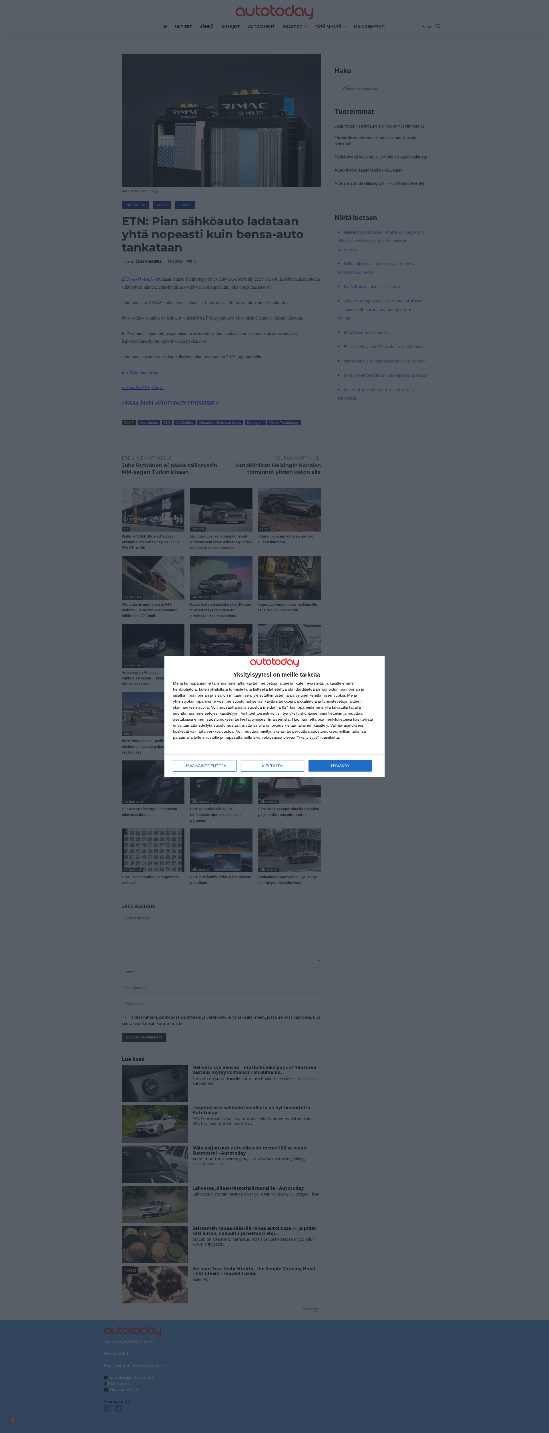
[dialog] (274, 716)
